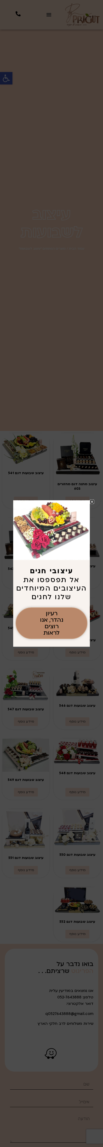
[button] (92, 501)
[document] (51, 573)
